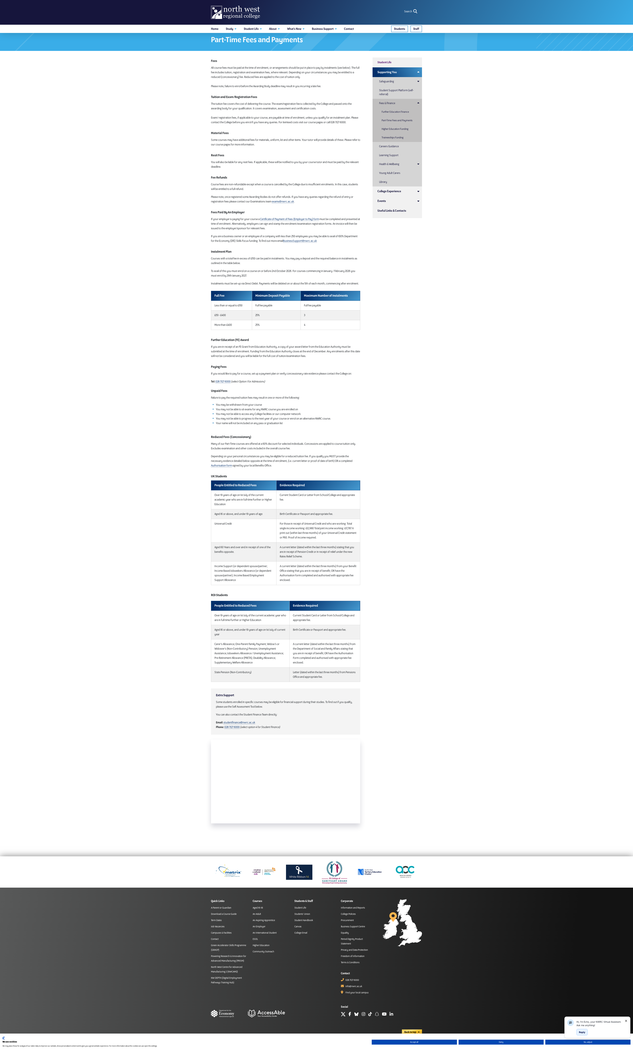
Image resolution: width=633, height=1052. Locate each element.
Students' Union (302, 914)
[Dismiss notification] (626, 1021)
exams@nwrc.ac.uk (283, 201)
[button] (231, 29)
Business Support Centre (353, 926)
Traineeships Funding (392, 137)
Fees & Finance (387, 103)
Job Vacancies (218, 926)
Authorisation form (221, 465)
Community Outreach (263, 951)
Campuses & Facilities (221, 933)
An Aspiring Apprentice (264, 920)
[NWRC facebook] (349, 1014)
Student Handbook (303, 920)
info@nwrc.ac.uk (354, 986)
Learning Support (388, 155)
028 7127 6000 (223, 381)
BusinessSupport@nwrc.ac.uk (300, 240)
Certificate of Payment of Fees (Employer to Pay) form (289, 219)
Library (383, 182)
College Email (300, 933)
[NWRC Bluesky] (356, 1014)
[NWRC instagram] (363, 1014)
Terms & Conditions (350, 962)
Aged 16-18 (258, 908)
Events (381, 201)
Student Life (384, 62)
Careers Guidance (389, 146)
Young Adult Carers (389, 173)
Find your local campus (357, 992)
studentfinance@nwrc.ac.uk (239, 722)
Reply (582, 1032)
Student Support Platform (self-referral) (396, 92)
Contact (215, 939)
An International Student (265, 933)
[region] (599, 1023)
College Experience (389, 191)
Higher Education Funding (395, 129)
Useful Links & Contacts (391, 210)
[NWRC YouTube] (384, 1014)
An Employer (259, 926)
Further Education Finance (395, 112)
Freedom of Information (352, 956)
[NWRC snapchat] (377, 1014)
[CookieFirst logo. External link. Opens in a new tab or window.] (3, 1038)
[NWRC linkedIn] (391, 1014)
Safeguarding (386, 81)
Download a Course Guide (224, 914)
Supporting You (387, 72)
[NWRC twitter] (343, 1014)
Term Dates (216, 920)
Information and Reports (353, 908)
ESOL (255, 939)
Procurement (347, 920)
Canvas (297, 926)
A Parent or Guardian (221, 908)
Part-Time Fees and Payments (397, 120)
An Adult (257, 914)
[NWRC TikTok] (370, 1014)
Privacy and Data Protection (354, 950)
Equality (345, 933)
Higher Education (261, 945)
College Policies (348, 914)
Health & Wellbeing (389, 164)
